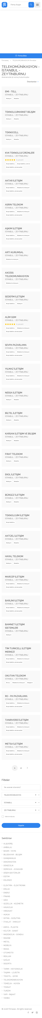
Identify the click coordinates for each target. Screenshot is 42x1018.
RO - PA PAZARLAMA (16, 696)
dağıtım (30, 682)
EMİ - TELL (10, 91)
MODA (6, 949)
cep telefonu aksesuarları (14, 167)
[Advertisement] (21, 31)
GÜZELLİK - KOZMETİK (13, 904)
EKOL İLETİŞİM (12, 474)
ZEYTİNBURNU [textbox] (10, 810)
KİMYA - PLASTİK (10, 927)
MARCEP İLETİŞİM (14, 576)
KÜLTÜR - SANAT (10, 931)
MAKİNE (6, 938)
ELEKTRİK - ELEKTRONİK (14, 885)
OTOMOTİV (8, 953)
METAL (6, 942)
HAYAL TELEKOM (14, 556)
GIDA (5, 900)
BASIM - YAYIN (9, 851)
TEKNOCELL (11, 132)
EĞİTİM (6, 876)
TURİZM (6, 991)
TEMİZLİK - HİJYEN (11, 983)
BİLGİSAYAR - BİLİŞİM (12, 855)
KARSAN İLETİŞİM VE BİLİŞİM (20, 433)
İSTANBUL (9, 95)
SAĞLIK (6, 960)
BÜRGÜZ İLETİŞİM (14, 495)
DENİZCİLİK (8, 866)
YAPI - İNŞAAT (9, 994)
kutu (8, 682)
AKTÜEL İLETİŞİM (14, 536)
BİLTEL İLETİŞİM (13, 413)
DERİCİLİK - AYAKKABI (13, 869)
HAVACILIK (8, 907)
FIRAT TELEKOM (14, 454)
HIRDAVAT (7, 911)
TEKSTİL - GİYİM (10, 976)
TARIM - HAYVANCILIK (13, 969)
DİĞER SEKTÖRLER (11, 873)
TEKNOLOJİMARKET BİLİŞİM (20, 112)
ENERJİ (6, 893)
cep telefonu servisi (24, 164)
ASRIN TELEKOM (14, 204)
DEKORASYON (9, 862)
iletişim (9, 98)
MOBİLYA (7, 945)
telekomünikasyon (23, 187)
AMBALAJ (7, 847)
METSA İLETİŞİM (14, 743)
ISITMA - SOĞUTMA (11, 918)
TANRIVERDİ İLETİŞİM (16, 720)
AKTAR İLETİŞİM (13, 180)
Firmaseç (5, 60)
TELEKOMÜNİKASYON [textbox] (12, 795)
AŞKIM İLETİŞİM (13, 228)
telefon (17, 98)
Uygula (21, 825)
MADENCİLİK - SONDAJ (13, 934)
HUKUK (6, 915)
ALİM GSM (10, 317)
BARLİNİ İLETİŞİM (14, 600)
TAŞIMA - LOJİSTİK (11, 973)
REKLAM (7, 956)
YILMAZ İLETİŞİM (14, 368)
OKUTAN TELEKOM (15, 675)
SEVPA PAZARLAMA (16, 345)
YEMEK (6, 998)
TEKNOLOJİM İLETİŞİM (17, 515)
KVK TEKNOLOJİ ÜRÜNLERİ (19, 153)
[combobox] (21, 795)
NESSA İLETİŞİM (13, 392)
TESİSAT (7, 987)
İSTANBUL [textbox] (8, 803)
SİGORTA (7, 964)
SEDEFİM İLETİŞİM (15, 296)
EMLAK (6, 889)
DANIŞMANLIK (9, 858)
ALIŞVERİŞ (8, 844)
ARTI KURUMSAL (14, 252)
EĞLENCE (7, 880)
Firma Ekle (22, 56)
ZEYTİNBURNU (21, 95)
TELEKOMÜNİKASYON (13, 980)
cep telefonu (11, 164)
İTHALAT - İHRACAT (12, 922)
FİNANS (6, 896)
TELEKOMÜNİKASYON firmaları (24, 60)
